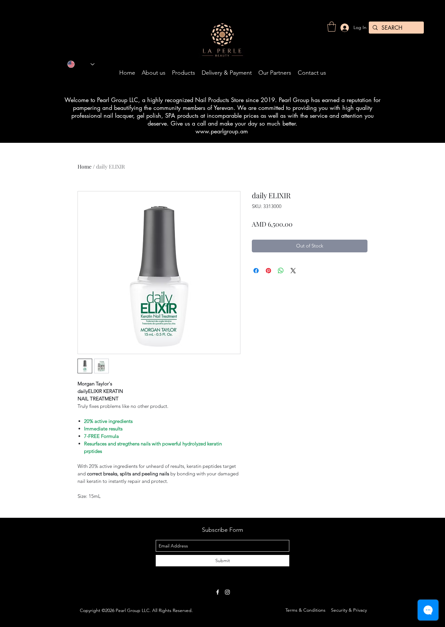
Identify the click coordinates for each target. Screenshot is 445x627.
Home (85, 166)
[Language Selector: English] (81, 64)
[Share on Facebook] (256, 271)
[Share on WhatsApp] (281, 271)
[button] (331, 27)
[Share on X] (293, 271)
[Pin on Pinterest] (268, 271)
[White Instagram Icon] (227, 592)
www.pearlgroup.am (221, 131)
